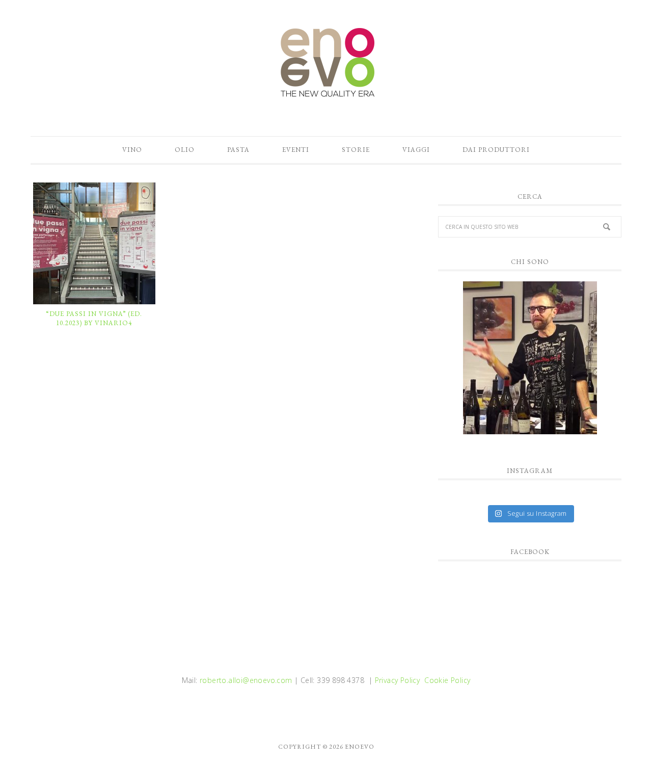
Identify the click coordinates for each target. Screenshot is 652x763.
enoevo (326, 62)
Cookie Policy (447, 680)
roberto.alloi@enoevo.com (246, 680)
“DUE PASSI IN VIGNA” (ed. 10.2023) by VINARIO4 (94, 318)
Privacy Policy (397, 680)
